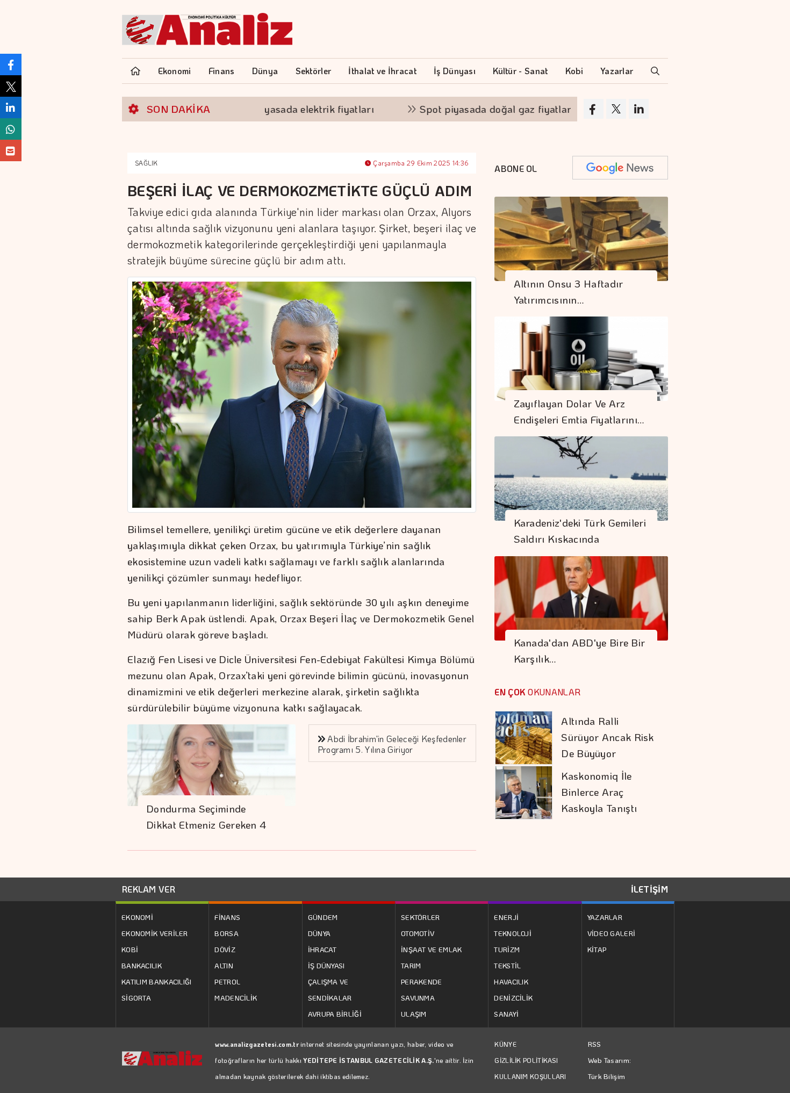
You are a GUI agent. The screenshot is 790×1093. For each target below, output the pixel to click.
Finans (222, 70)
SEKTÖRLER (420, 917)
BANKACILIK (141, 965)
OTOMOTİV (417, 933)
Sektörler (314, 70)
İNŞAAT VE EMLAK (431, 949)
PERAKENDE (421, 981)
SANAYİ (506, 1013)
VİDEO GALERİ (611, 933)
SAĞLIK (146, 163)
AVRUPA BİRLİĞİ (335, 1013)
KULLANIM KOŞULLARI (530, 1076)
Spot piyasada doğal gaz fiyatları (466, 109)
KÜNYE (505, 1044)
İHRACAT (322, 949)
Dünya (265, 70)
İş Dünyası (455, 70)
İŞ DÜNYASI (326, 965)
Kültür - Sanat (520, 70)
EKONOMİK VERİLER (154, 933)
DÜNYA (319, 933)
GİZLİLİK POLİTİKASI (526, 1060)
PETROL (227, 981)
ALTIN (223, 965)
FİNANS (227, 917)
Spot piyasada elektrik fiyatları (271, 109)
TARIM (411, 965)
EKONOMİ (137, 917)
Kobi (574, 70)
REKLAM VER (148, 889)
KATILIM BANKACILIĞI (156, 981)
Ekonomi (174, 70)
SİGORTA (136, 997)
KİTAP (597, 949)
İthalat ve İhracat (382, 70)
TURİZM (507, 949)
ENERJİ (506, 917)
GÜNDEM (323, 917)
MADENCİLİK (235, 997)
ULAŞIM (414, 1013)
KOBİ (129, 949)
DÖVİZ (224, 949)
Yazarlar (616, 70)
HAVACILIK (511, 981)
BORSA (226, 933)
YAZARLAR (604, 917)
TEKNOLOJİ (513, 933)
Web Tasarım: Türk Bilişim (609, 1068)
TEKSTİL (507, 965)
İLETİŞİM (649, 889)
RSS (594, 1043)
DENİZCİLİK (513, 997)
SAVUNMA (418, 997)
